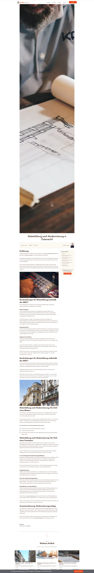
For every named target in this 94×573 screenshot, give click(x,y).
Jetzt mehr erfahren (67, 273)
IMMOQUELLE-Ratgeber (38, 518)
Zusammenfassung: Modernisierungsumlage (65, 265)
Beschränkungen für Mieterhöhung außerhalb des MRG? (66, 258)
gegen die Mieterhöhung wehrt (32, 496)
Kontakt (73, 2)
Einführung (63, 253)
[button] (49, 2)
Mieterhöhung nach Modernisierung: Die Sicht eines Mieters (67, 260)
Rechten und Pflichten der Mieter (50, 253)
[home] (23, 2)
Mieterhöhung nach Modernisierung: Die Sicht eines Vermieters (67, 263)
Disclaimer (28, 525)
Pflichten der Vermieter (28, 255)
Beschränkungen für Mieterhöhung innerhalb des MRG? (66, 255)
